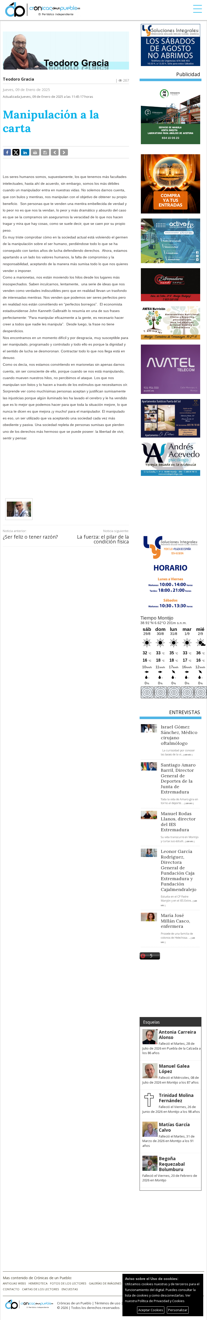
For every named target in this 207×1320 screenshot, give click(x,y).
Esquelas (151, 1022)
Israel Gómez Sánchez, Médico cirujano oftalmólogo (179, 735)
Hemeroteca (38, 1283)
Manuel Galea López (174, 1068)
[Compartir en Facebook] (7, 152)
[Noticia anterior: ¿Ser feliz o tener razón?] (55, 152)
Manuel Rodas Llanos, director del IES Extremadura (178, 822)
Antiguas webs (14, 1283)
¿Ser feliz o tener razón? (30, 536)
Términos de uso (107, 1303)
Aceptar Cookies (150, 1310)
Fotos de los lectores (68, 1283)
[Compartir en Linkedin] (25, 152)
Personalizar (177, 1310)
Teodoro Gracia (18, 79)
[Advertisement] (87, 469)
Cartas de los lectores (40, 1289)
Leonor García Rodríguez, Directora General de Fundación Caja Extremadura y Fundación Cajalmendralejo (178, 870)
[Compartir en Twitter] (15, 152)
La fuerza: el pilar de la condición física (103, 539)
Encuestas (70, 1289)
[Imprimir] (35, 152)
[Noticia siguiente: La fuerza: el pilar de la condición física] (64, 152)
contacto (11, 1289)
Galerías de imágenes (105, 1283)
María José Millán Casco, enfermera (175, 920)
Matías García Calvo (174, 1127)
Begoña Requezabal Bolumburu (172, 1163)
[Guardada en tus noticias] (45, 152)
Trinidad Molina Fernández (176, 1097)
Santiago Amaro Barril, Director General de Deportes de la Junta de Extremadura (178, 778)
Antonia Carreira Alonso (177, 1034)
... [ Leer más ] (186, 755)
